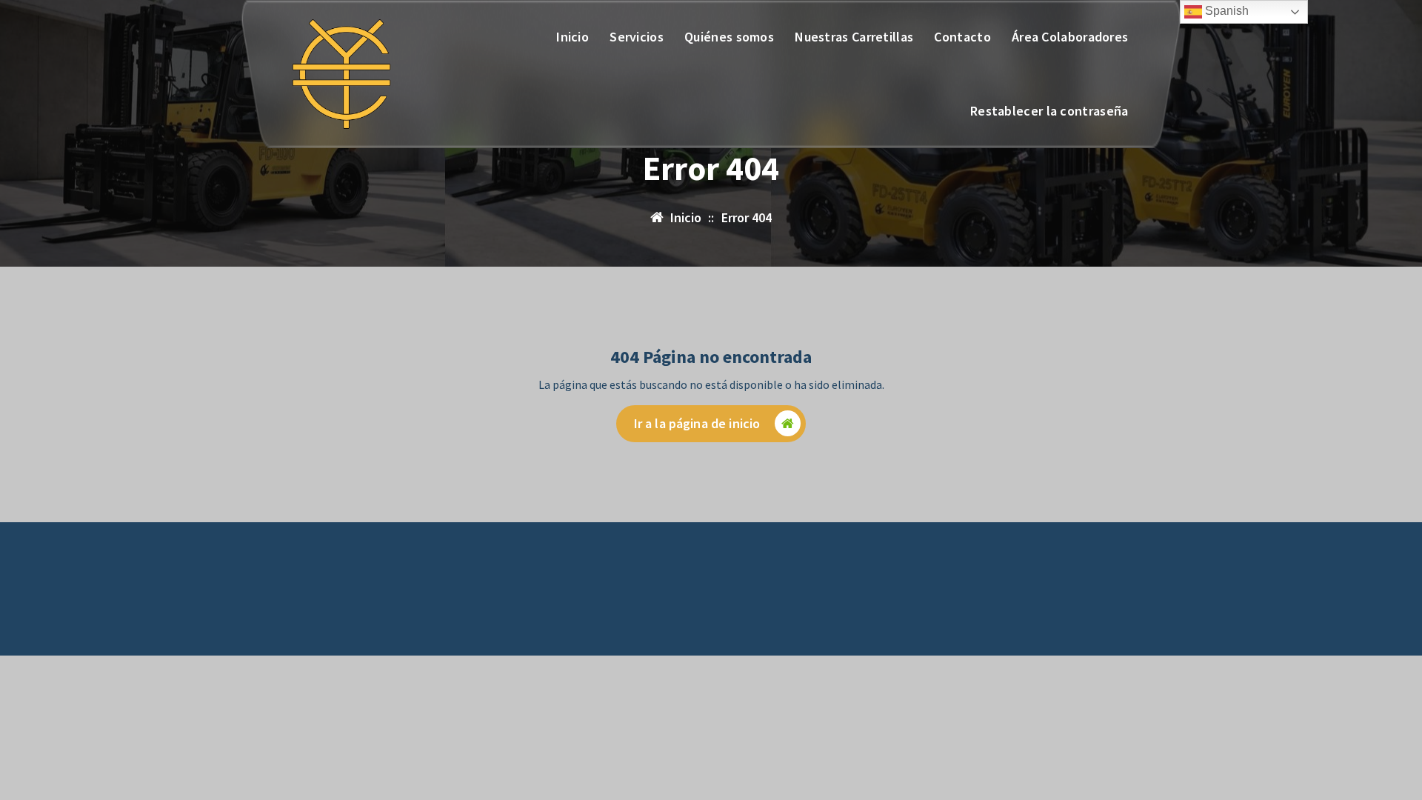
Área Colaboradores (1070, 36)
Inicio (572, 36)
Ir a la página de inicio (697, 423)
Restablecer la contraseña (1049, 110)
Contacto (962, 36)
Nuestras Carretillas (854, 36)
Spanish (1225, 10)
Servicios (637, 36)
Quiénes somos (729, 36)
